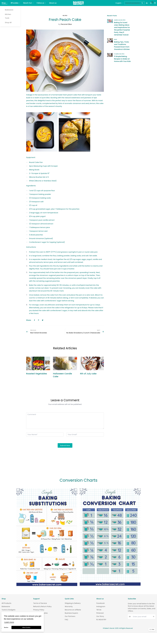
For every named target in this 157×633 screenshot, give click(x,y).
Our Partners (70, 616)
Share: (28, 320)
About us (53, 3)
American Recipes (119, 20)
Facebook (100, 603)
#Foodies (14, 3)
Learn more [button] (9, 622)
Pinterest (100, 613)
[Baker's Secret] (78, 3)
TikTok (98, 610)
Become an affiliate (73, 610)
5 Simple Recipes (119, 54)
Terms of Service (40, 603)
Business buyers (71, 613)
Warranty (69, 606)
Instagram (100, 606)
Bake (115, 39)
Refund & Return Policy (42, 606)
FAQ (66, 620)
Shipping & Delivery (73, 603)
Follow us (40, 3)
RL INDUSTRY (101, 620)
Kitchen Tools (8, 16)
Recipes (65, 15)
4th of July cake (88, 373)
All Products (6, 603)
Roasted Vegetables (36, 373)
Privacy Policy (38, 610)
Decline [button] (6, 627)
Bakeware (9, 10)
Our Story (100, 616)
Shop (4, 3)
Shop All (8, 22)
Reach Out (27, 3)
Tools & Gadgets (8, 610)
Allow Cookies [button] (26, 627)
